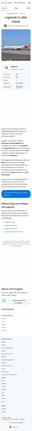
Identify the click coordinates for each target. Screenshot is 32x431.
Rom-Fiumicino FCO (6, 354)
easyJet (3, 363)
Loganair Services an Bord (14, 232)
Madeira (3, 377)
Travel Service (5, 371)
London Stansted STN (7, 348)
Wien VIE (3, 345)
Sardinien (4, 357)
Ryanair (3, 351)
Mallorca (3, 398)
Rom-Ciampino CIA (6, 366)
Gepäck (3, 324)
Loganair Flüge (10, 222)
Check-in (3, 327)
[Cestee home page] (8, 2)
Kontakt (3, 412)
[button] (2, 2)
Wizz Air (3, 368)
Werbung (22, 419)
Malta (3, 380)
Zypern (3, 395)
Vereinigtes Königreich (19, 86)
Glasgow (12, 134)
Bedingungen (6, 419)
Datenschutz (15, 419)
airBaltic (3, 342)
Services (3, 330)
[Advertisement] (16, 109)
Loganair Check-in (11, 229)
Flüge (16, 8)
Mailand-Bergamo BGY (7, 360)
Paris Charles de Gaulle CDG (9, 374)
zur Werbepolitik (17, 246)
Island (3, 386)
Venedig (3, 383)
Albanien (3, 389)
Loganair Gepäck (11, 225)
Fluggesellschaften (12, 13)
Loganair (4, 8)
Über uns (3, 409)
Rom (2, 392)
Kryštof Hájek (10, 26)
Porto (2, 401)
